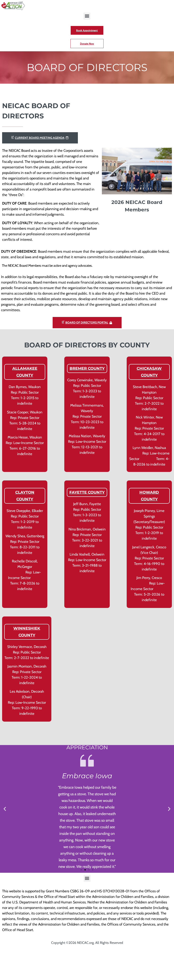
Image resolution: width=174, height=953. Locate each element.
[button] (86, 16)
